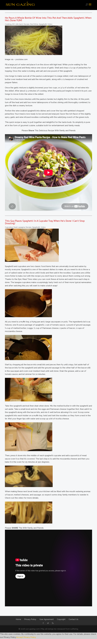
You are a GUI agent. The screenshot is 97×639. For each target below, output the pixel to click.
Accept (19, 637)
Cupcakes (9, 227)
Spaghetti (43, 24)
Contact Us (73, 619)
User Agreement (47, 619)
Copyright (61, 619)
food (15, 227)
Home (18, 619)
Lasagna (21, 227)
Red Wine (34, 24)
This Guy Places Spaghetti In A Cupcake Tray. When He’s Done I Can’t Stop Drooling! (45, 222)
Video (49, 24)
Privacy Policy (30, 619)
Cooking (8, 24)
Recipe (26, 24)
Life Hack (19, 24)
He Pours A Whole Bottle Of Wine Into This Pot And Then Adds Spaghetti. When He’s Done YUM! (48, 19)
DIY (13, 24)
